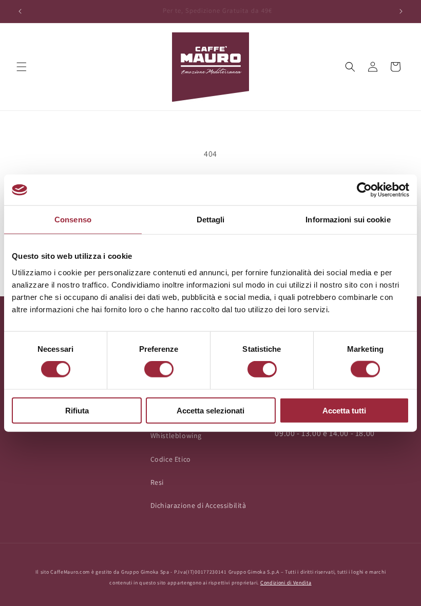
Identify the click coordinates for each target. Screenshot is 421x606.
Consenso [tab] (72, 219)
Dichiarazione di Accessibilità (198, 505)
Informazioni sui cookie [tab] (347, 219)
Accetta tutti (344, 410)
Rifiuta (77, 410)
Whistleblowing (176, 435)
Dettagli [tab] (211, 219)
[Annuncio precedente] (20, 11)
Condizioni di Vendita (286, 582)
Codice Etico (170, 459)
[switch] (159, 369)
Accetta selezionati (210, 410)
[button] (21, 66)
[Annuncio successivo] (401, 11)
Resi (157, 482)
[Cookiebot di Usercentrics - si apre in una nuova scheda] (364, 190)
